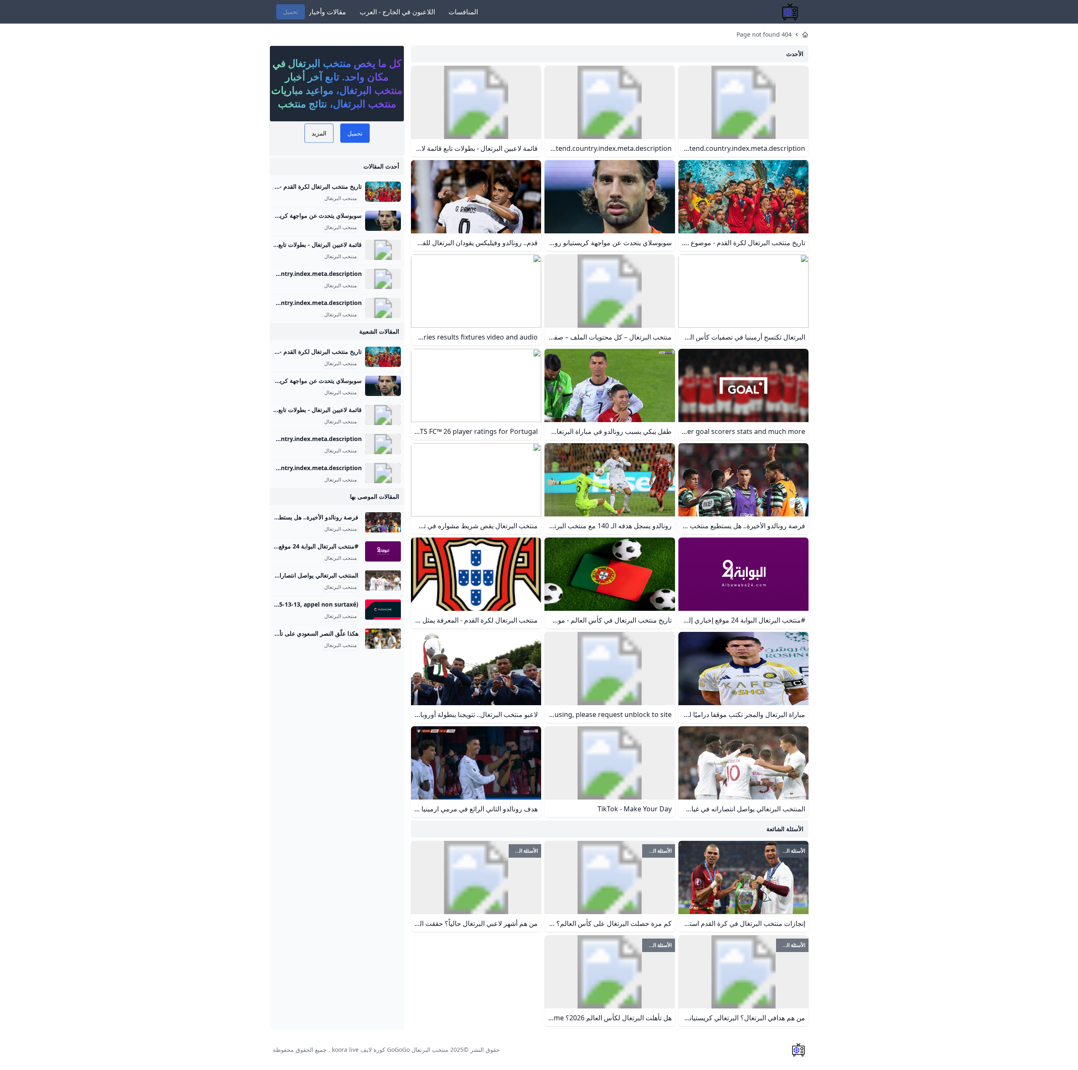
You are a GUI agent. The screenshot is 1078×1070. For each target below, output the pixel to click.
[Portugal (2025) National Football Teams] (383, 279)
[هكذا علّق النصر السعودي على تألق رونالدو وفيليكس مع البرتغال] (383, 639)
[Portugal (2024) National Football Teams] (383, 308)
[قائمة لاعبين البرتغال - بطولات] (383, 250)
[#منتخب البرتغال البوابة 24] (383, 551)
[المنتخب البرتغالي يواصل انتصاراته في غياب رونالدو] (383, 580)
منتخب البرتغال (340, 198)
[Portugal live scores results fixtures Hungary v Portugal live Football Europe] (383, 609)
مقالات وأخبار (327, 11)
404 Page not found (764, 34)
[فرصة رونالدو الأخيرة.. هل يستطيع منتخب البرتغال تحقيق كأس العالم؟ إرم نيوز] (383, 522)
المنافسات (463, 11)
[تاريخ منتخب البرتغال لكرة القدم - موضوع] (383, 192)
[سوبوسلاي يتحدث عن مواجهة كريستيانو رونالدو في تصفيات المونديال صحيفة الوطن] (383, 221)
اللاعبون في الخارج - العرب (397, 11)
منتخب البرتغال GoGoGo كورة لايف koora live (390, 1050)
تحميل (290, 12)
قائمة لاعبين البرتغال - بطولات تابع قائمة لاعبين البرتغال (294, 245)
